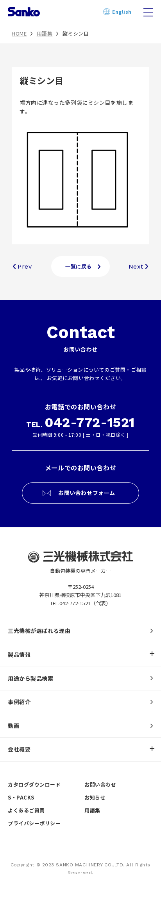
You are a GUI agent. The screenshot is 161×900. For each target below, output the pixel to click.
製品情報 (19, 654)
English (108, 11)
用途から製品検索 (30, 678)
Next (136, 266)
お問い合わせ (100, 784)
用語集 (45, 33)
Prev (25, 266)
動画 (13, 726)
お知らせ (95, 797)
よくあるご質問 (26, 810)
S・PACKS (21, 797)
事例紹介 (19, 702)
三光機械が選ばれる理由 (39, 631)
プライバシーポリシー (34, 823)
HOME (19, 33)
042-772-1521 (90, 422)
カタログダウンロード (34, 784)
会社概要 (19, 749)
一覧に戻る (78, 266)
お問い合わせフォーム (86, 493)
